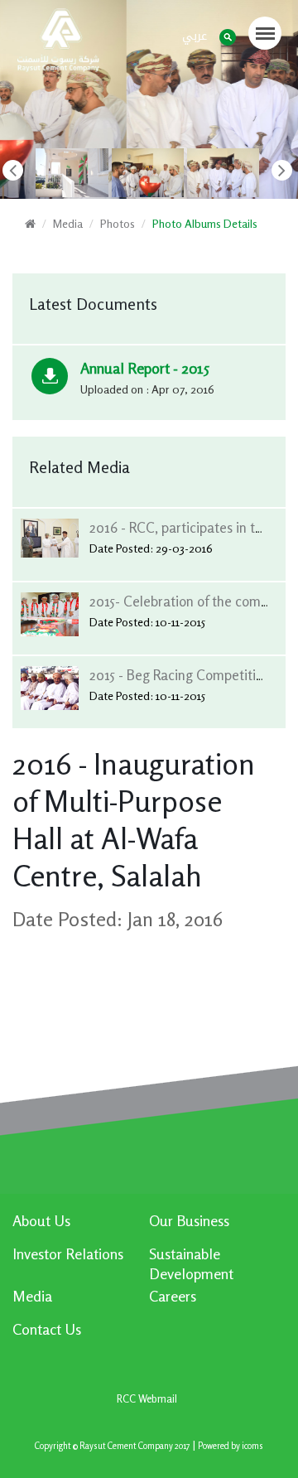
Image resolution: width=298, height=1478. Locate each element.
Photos (117, 223)
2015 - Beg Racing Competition (180, 674)
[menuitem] (80, 1227)
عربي (194, 36)
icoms (252, 1446)
